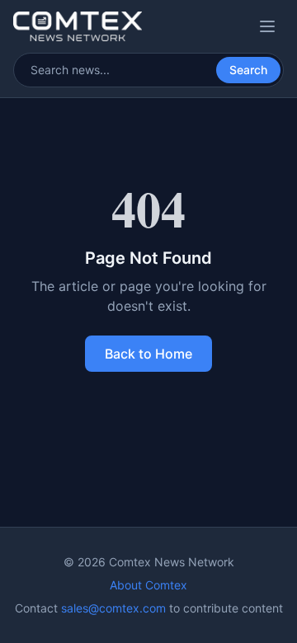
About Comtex (148, 585)
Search (248, 70)
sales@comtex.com (113, 608)
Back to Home (148, 353)
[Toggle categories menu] (267, 26)
